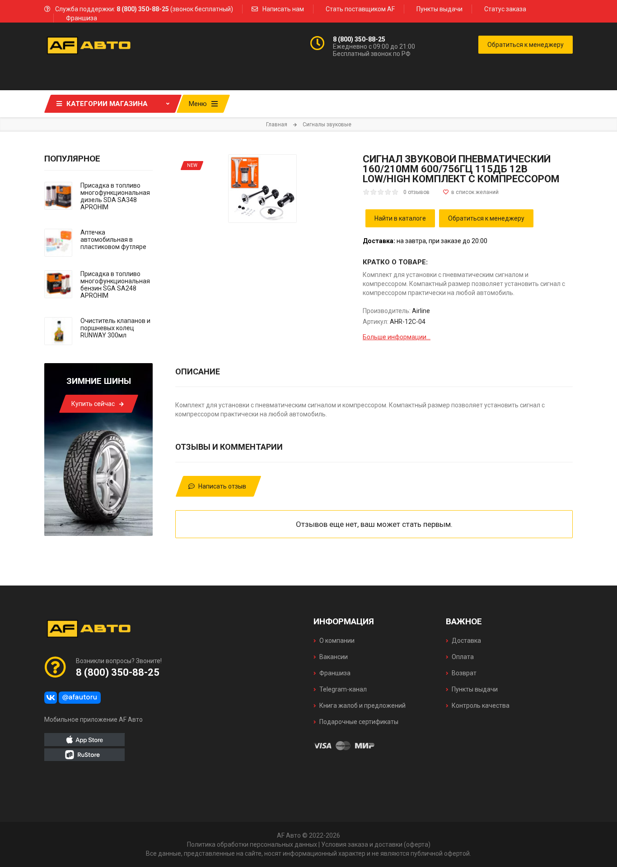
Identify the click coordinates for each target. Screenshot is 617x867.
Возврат (464, 673)
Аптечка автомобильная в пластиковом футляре (113, 239)
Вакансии (333, 656)
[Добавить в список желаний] (471, 192)
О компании (337, 640)
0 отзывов (416, 192)
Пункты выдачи (439, 9)
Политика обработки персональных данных (252, 844)
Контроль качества (480, 705)
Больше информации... (396, 337)
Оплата (463, 656)
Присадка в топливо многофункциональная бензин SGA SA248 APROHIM (115, 284)
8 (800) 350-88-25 (359, 39)
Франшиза (81, 18)
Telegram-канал (343, 689)
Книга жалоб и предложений (362, 705)
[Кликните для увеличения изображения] (262, 188)
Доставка (466, 640)
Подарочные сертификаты (358, 721)
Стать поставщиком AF (360, 9)
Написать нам (283, 9)
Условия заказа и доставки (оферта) (375, 844)
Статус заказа (505, 9)
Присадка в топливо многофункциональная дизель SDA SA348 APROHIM (115, 196)
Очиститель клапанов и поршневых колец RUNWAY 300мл (115, 328)
